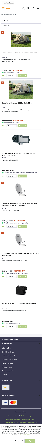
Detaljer (10, 75)
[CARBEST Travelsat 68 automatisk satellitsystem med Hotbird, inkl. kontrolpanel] (21, 190)
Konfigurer (30, 441)
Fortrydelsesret (7, 367)
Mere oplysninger (24, 435)
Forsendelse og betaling (9, 359)
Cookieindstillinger (8, 352)
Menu (8, 8)
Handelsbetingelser (8, 363)
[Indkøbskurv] (38, 8)
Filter (6, 21)
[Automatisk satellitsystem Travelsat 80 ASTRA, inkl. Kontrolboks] (21, 240)
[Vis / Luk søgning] (23, 8)
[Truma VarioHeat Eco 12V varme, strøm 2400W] (21, 290)
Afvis (10, 441)
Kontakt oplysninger (28, 419)
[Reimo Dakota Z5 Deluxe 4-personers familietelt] (21, 39)
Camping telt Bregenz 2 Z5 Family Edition (17, 103)
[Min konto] (33, 8)
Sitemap (4, 374)
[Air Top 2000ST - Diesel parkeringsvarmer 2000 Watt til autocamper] (21, 140)
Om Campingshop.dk (8, 356)
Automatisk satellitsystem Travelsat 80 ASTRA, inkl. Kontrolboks (20, 254)
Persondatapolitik (7, 371)
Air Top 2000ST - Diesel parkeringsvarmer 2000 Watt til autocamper (19, 154)
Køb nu (21, 75)
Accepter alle (19, 441)
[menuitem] (6, 8)
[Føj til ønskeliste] (3, 75)
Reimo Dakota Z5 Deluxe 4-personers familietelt (19, 53)
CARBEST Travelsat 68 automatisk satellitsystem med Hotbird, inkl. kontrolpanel (19, 204)
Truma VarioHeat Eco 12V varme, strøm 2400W (19, 304)
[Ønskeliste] (28, 8)
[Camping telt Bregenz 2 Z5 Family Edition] (21, 89)
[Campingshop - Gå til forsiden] (8, 3)
